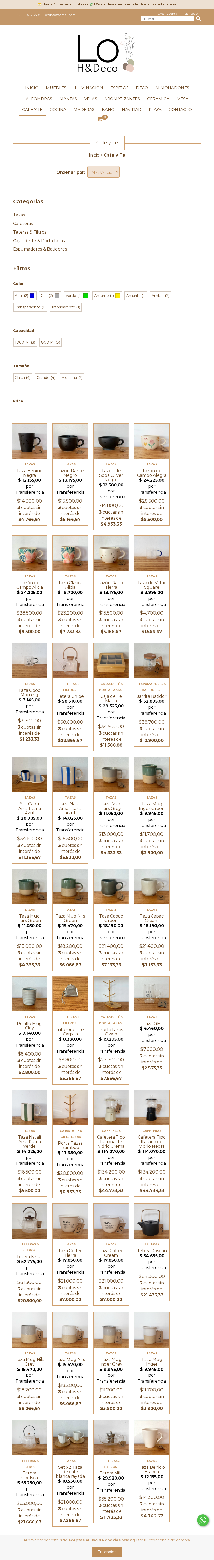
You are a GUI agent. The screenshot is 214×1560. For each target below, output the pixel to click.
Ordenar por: (70, 172)
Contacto (180, 109)
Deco (142, 87)
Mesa (182, 98)
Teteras (152, 1244)
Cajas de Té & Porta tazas (39, 240)
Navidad (131, 109)
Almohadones (172, 87)
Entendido (107, 1552)
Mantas (68, 98)
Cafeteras (23, 223)
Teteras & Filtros (29, 232)
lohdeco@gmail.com (60, 15)
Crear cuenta (167, 13)
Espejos (119, 87)
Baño (108, 109)
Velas (90, 98)
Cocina (58, 109)
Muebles (56, 87)
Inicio (32, 87)
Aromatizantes (122, 98)
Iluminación (88, 87)
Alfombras (39, 98)
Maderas (84, 109)
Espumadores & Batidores (40, 249)
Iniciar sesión (190, 13)
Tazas (19, 214)
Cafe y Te (32, 109)
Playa (155, 109)
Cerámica (158, 98)
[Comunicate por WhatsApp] (203, 1520)
